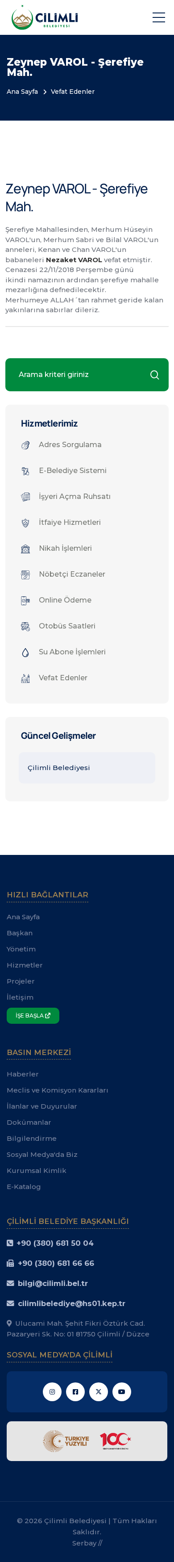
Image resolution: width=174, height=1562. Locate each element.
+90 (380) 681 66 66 (56, 1263)
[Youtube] (121, 1391)
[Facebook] (75, 1391)
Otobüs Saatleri (67, 626)
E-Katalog (24, 1186)
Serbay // (87, 1543)
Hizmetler (25, 965)
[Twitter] (98, 1391)
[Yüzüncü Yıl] (87, 1440)
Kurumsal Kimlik (36, 1170)
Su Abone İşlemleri (72, 652)
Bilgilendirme (32, 1138)
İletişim (20, 997)
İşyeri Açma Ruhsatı (75, 496)
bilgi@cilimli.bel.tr (53, 1283)
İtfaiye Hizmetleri (70, 522)
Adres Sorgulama (70, 444)
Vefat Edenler (73, 92)
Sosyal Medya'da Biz (42, 1154)
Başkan (20, 933)
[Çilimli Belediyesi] (44, 17)
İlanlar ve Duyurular (42, 1106)
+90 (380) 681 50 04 (55, 1243)
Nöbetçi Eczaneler (72, 574)
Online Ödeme (65, 600)
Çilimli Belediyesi (59, 767)
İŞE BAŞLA (30, 1015)
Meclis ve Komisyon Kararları (57, 1090)
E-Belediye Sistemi (73, 470)
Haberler (23, 1074)
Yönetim (21, 949)
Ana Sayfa (22, 92)
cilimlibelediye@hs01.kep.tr (71, 1303)
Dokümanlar (29, 1122)
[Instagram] (52, 1391)
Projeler (21, 981)
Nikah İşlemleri (65, 548)
